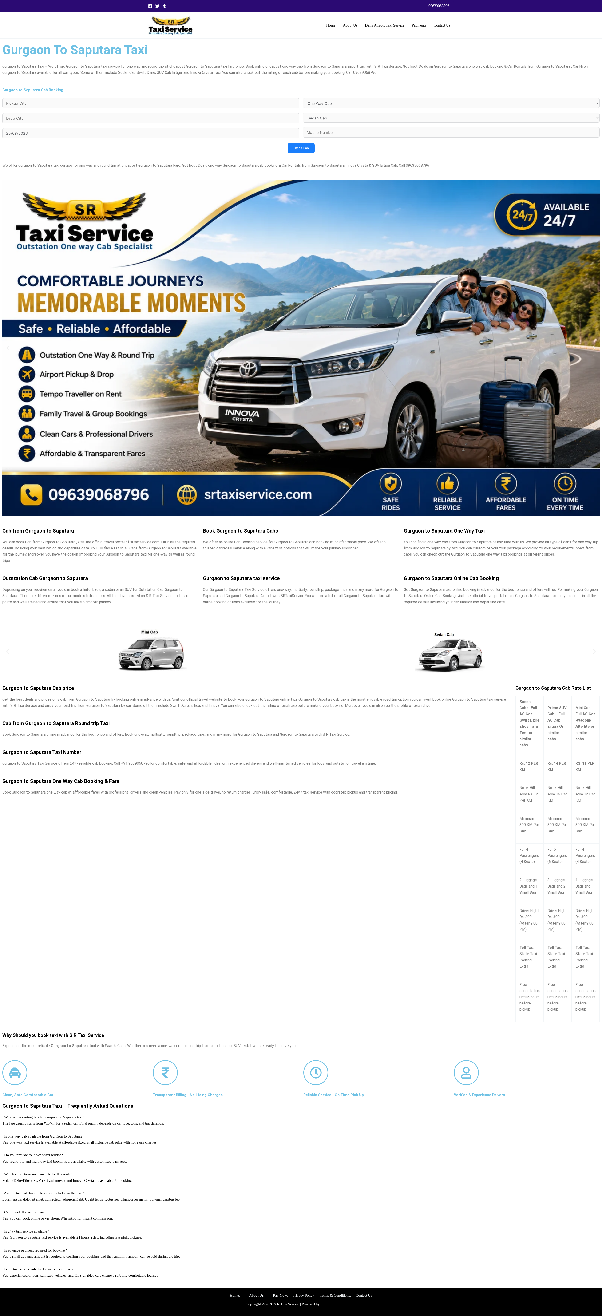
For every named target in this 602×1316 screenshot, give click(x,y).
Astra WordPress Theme (338, 1304)
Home (330, 25)
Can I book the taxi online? (24, 1212)
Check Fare (301, 148)
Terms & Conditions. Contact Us (343, 1295)
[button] (439, 5)
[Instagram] (164, 6)
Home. (239, 1295)
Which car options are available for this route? (38, 1174)
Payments (419, 25)
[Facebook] (150, 6)
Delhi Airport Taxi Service (384, 25)
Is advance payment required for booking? (35, 1250)
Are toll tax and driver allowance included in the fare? (44, 1193)
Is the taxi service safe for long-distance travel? (38, 1269)
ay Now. (284, 1295)
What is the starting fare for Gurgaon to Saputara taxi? (44, 1117)
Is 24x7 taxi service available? (26, 1231)
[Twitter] (157, 6)
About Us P (262, 1295)
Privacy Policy (303, 1295)
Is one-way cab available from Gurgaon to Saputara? (43, 1136)
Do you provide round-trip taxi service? (33, 1155)
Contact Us (442, 25)
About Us (350, 25)
